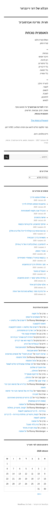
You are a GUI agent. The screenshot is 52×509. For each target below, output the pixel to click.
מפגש (25, 140)
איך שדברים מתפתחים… (25, 330)
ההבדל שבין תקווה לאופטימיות (33, 211)
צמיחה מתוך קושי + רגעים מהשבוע (31, 278)
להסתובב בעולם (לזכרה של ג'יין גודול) (30, 244)
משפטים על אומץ (33, 317)
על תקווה (35, 314)
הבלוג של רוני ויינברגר (34, 8)
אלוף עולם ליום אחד (38, 285)
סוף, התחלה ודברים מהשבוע (34, 264)
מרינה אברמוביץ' (16, 140)
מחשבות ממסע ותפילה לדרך (34, 204)
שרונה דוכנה (41, 354)
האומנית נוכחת (36, 33)
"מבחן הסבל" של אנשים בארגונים (19, 354)
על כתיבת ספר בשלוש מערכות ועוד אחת (29, 291)
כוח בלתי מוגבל (32, 424)
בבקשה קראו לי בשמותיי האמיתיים (32, 258)
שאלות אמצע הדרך (38, 197)
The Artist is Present (39, 120)
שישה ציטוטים (40, 217)
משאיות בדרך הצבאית (36, 238)
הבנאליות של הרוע (31, 344)
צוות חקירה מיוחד (30, 428)
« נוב (39, 494)
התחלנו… (34, 371)
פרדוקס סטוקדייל (31, 374)
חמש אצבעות (20, 347)
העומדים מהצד (39, 271)
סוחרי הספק (41, 251)
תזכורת (35, 394)
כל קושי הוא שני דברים (24, 340)
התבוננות (31, 140)
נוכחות (8, 140)
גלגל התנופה (21, 357)
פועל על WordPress (24, 504)
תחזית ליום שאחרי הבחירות (22, 337)
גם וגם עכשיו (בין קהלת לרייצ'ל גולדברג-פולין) (27, 231)
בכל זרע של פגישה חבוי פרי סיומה (19, 391)
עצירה (46, 143)
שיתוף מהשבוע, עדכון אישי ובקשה (32, 224)
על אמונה (22, 404)
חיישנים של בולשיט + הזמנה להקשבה (24, 327)
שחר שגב (42, 381)
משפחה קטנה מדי (28, 334)
